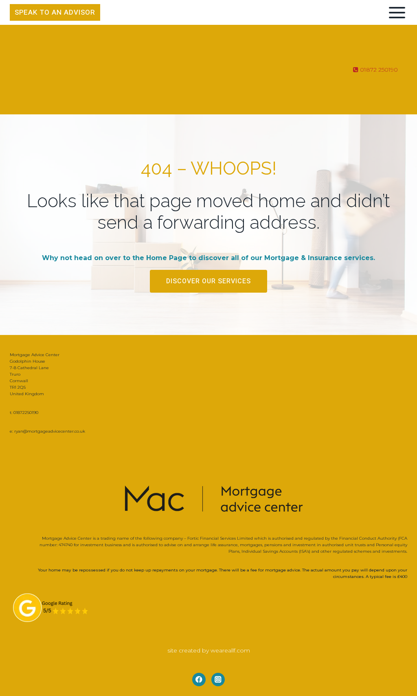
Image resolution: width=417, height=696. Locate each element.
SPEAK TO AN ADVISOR (55, 12)
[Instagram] (218, 679)
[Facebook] (199, 679)
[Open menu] (395, 12)
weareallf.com (230, 650)
